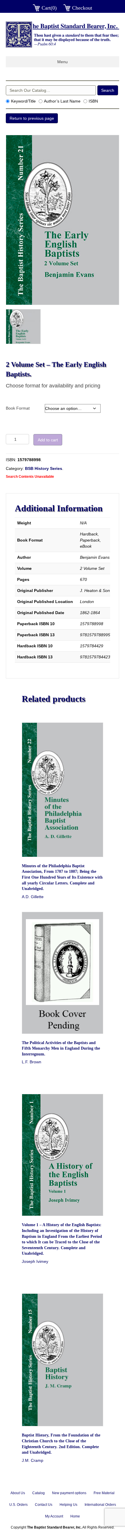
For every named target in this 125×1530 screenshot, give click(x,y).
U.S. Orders (18, 1505)
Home (75, 1516)
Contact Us (43, 1505)
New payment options (69, 1493)
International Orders (100, 1505)
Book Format (18, 408)
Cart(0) (49, 8)
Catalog (38, 1493)
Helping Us (68, 1505)
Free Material (104, 1493)
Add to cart (48, 440)
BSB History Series (43, 468)
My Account (54, 1516)
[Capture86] (23, 326)
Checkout (82, 8)
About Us (17, 1493)
